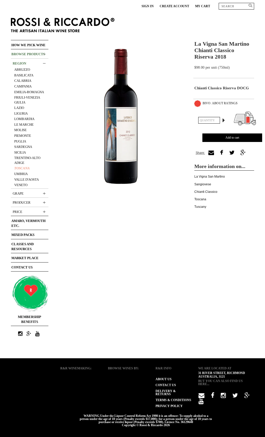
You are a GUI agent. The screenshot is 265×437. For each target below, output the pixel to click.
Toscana (200, 199)
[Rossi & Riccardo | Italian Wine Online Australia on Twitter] (235, 396)
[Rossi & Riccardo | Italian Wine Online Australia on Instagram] (20, 334)
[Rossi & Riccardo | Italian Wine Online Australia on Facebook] (212, 396)
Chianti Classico (205, 192)
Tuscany (200, 207)
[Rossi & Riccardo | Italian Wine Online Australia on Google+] (29, 334)
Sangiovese (202, 184)
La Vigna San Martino (209, 176)
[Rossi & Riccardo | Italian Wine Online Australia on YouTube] (37, 334)
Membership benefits (29, 319)
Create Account (174, 6)
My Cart (202, 6)
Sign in (148, 6)
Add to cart (232, 137)
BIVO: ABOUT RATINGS (220, 103)
